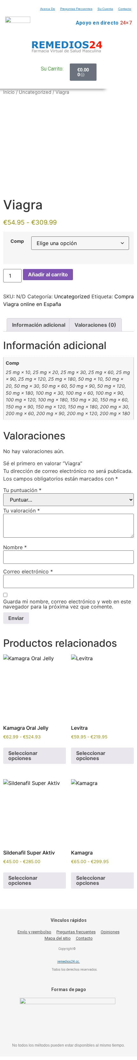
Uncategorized (35, 92)
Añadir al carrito (48, 274)
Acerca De (47, 9)
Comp (17, 241)
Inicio (9, 92)
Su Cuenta (105, 9)
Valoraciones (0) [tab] (95, 325)
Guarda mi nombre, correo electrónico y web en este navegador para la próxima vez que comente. (67, 604)
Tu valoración (21, 510)
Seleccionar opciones (23, 755)
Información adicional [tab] (38, 325)
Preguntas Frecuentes (76, 9)
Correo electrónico (28, 571)
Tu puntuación (22, 490)
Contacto (124, 9)
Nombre (15, 547)
